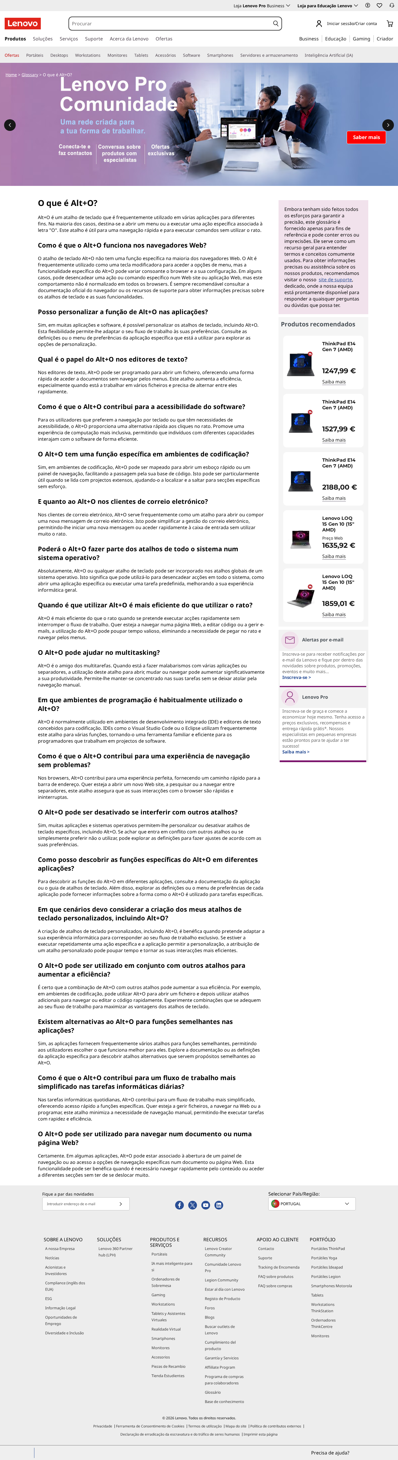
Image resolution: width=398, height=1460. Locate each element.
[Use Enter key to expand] (380, 24)
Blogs (209, 1317)
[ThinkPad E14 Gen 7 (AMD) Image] (300, 365)
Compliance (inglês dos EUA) (65, 1286)
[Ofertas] (21, 55)
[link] (392, 7)
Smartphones (163, 1338)
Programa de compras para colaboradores (224, 1380)
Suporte (265, 1257)
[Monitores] (129, 55)
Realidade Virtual (166, 1329)
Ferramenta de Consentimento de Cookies (150, 1426)
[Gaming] (372, 38)
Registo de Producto (222, 1298)
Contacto (266, 1248)
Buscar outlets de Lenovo (220, 1329)
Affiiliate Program (220, 1367)
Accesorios (161, 1357)
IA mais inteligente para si (172, 1266)
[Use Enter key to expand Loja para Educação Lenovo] (356, 5)
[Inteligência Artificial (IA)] (355, 55)
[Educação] (348, 38)
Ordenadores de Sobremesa (166, 1282)
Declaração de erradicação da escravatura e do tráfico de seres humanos (180, 1434)
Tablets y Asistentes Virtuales (168, 1316)
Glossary (30, 74)
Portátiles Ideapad (327, 1267)
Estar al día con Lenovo (225, 1289)
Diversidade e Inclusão (64, 1332)
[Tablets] (150, 55)
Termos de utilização (205, 1426)
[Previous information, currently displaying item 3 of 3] (10, 125)
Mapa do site (236, 1426)
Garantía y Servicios (222, 1358)
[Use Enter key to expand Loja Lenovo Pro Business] (288, 5)
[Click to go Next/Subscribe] (120, 1204)
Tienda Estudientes (168, 1375)
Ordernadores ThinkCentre (323, 1323)
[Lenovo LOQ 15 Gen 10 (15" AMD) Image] (300, 539)
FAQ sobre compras (275, 1285)
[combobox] (169, 23)
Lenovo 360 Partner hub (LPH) (115, 1252)
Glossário (213, 1392)
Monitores (161, 1347)
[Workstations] (103, 55)
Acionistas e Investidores (56, 1270)
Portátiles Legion (326, 1276)
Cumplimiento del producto (220, 1345)
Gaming (158, 1294)
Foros (210, 1307)
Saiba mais (334, 381)
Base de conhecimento (224, 1401)
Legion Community (221, 1280)
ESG (48, 1298)
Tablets (317, 1295)
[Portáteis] (45, 55)
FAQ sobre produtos (275, 1276)
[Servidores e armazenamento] (300, 55)
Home (11, 74)
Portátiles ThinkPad (328, 1248)
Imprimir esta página (261, 1434)
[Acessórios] (178, 55)
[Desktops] (70, 55)
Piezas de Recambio (169, 1366)
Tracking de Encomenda (279, 1267)
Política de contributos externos (275, 1426)
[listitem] (323, 362)
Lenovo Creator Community (218, 1252)
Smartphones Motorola (331, 1285)
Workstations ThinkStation (322, 1307)
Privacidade (102, 1426)
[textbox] (313, 1203)
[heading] (341, 349)
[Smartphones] (235, 55)
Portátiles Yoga (324, 1257)
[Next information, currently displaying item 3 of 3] (388, 125)
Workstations (163, 1304)
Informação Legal (60, 1307)
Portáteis (159, 1254)
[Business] (320, 38)
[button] (367, 5)
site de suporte (335, 279)
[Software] (202, 55)
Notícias (52, 1257)
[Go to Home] (23, 23)
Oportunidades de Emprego (61, 1320)
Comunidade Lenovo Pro (223, 1267)
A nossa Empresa (60, 1248)
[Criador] (395, 38)
